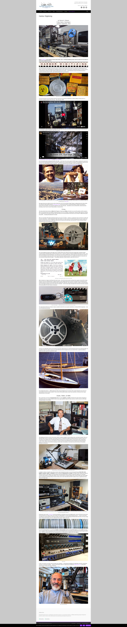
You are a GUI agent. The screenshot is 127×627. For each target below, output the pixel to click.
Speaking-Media (59, 11)
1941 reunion (66, 201)
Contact (65, 11)
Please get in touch (56, 204)
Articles (49, 11)
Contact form (50, 514)
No (83, 625)
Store (54, 11)
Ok (81, 625)
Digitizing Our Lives (77, 564)
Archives (44, 11)
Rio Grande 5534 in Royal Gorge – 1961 (46, 159)
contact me (44, 59)
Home (41, 11)
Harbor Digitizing (72, 11)
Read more (88, 625)
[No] (125, 625)
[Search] (87, 11)
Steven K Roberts (58, 159)
